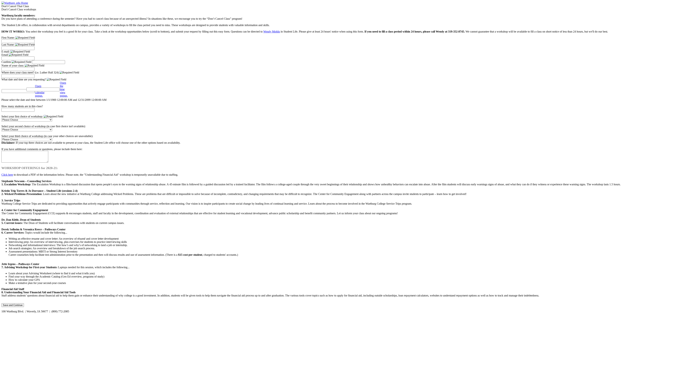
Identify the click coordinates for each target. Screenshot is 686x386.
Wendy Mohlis (271, 31)
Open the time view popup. (64, 89)
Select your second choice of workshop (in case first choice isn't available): (43, 126)
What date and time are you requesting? (24, 79)
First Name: (8, 37)
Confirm (6, 61)
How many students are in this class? (22, 106)
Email (5, 54)
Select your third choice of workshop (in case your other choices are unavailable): (47, 136)
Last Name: (8, 44)
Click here (7, 174)
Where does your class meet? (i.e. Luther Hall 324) (30, 72)
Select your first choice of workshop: (22, 116)
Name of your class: (13, 65)
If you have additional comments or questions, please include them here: (41, 149)
